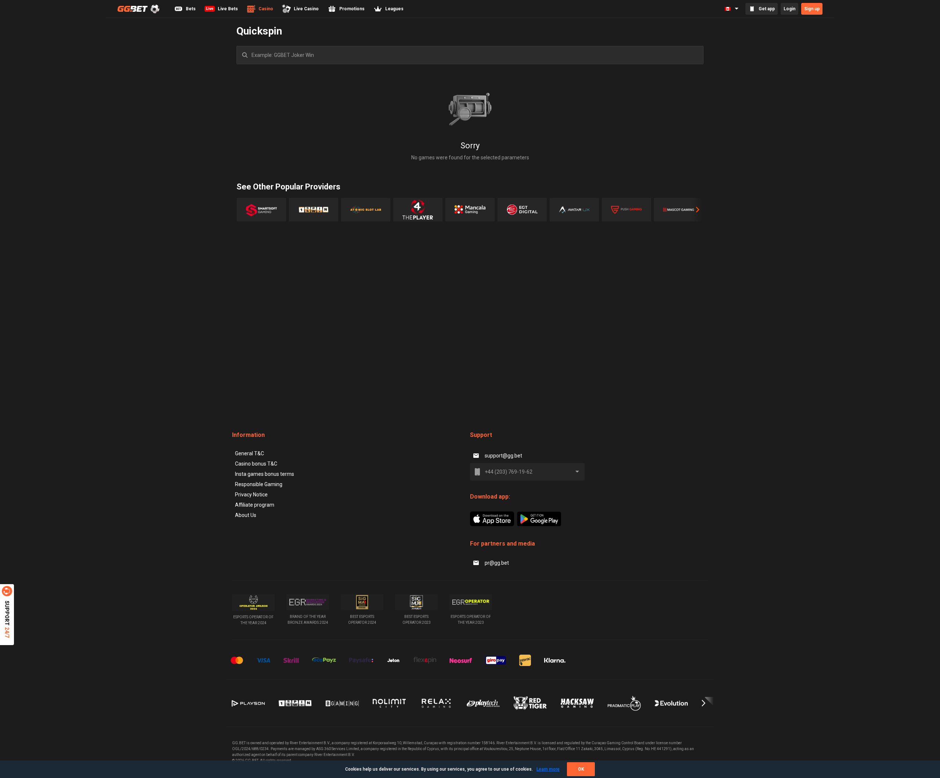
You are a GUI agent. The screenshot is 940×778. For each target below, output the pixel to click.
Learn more (548, 769)
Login (789, 8)
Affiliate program (254, 505)
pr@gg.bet (497, 563)
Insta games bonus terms (264, 474)
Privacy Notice (251, 494)
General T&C (249, 453)
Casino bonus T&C (256, 464)
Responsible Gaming (258, 484)
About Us (245, 515)
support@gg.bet (503, 456)
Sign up (812, 8)
